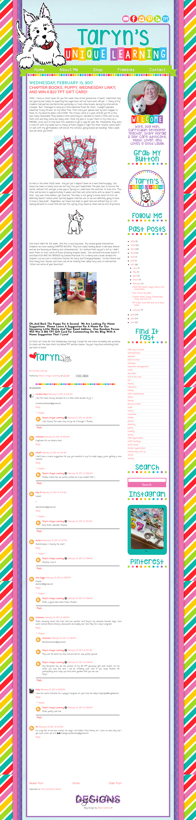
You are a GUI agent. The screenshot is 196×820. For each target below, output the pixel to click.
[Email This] (77, 376)
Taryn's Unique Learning (53, 417)
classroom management (138, 366)
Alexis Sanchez (104, 808)
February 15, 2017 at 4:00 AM (80, 417)
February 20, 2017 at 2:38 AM (80, 662)
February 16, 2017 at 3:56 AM (80, 473)
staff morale (133, 444)
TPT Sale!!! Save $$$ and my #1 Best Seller (148, 304)
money (131, 410)
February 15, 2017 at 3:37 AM (60, 394)
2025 (133, 245)
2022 (133, 257)
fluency (131, 383)
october (131, 417)
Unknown (40, 436)
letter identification (136, 393)
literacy (131, 400)
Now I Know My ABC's (142, 293)
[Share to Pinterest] (87, 376)
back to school (134, 359)
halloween (132, 387)
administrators (134, 353)
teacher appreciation (136, 448)
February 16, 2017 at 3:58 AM (80, 558)
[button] (131, 529)
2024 (133, 249)
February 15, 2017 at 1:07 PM (55, 540)
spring (130, 434)
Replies (42, 412)
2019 (133, 260)
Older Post (115, 783)
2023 (133, 253)
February (137, 283)
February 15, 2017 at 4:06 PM (57, 617)
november (132, 414)
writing (131, 458)
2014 (133, 322)
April (135, 276)
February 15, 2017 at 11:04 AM (54, 452)
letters (130, 397)
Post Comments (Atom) (51, 789)
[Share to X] (82, 376)
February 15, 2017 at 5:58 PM (53, 689)
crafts (130, 370)
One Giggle (40, 577)
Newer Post (36, 783)
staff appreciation (135, 438)
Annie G (39, 540)
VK (37, 726)
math (130, 407)
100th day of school (136, 349)
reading (131, 431)
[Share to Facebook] (84, 376)
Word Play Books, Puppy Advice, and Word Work (148, 288)
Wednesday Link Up (137, 451)
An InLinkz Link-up (38, 371)
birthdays (132, 363)
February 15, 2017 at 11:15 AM (54, 492)
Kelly (38, 689)
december (132, 373)
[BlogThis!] (79, 376)
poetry (130, 427)
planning (131, 424)
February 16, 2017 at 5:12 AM (51, 726)
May (135, 272)
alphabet (131, 356)
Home (76, 783)
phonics (131, 421)
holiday (131, 390)
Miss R (38, 492)
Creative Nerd (41, 394)
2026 (133, 241)
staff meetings (134, 441)
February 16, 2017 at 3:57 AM (80, 521)
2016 (133, 314)
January (137, 310)
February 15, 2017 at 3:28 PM (58, 577)
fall (129, 380)
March (136, 279)
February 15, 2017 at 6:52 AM (57, 436)
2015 (133, 318)
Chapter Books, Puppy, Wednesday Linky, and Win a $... (147, 298)
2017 (133, 264)
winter (130, 455)
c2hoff (38, 452)
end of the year (134, 376)
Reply (38, 407)
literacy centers (134, 404)
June (135, 268)
